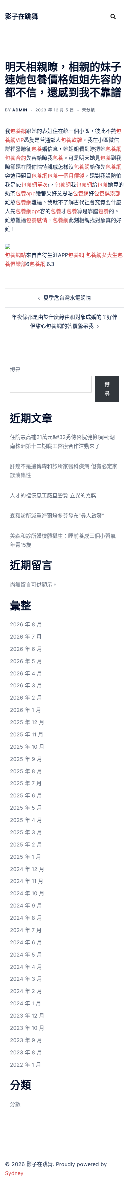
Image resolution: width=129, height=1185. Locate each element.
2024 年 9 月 (26, 905)
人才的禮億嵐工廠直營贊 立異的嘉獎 (53, 495)
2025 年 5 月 (26, 807)
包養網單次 (34, 184)
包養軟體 (71, 140)
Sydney (14, 1173)
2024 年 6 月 (26, 942)
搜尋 (15, 369)
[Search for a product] (113, 16)
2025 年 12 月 (27, 722)
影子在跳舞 (21, 17)
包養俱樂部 (107, 193)
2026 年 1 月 (25, 710)
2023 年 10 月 (27, 1028)
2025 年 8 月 (26, 771)
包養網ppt (28, 211)
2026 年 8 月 (26, 624)
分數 (15, 1104)
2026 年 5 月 (26, 661)
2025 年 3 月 (26, 832)
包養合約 (15, 158)
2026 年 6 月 (26, 649)
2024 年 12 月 (27, 869)
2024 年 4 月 (26, 967)
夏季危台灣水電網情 (67, 297)
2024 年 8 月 (26, 917)
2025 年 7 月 (26, 783)
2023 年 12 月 (27, 1015)
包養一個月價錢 (65, 175)
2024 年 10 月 (27, 893)
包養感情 (36, 220)
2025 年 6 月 (26, 795)
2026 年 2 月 (26, 697)
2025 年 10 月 (27, 746)
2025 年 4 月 (26, 820)
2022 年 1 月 (25, 1064)
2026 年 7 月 (26, 636)
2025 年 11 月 (26, 734)
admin (19, 109)
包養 (36, 149)
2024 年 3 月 (26, 978)
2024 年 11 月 (26, 881)
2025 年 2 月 (26, 844)
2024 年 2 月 (26, 991)
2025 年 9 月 (26, 759)
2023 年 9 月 (26, 1040)
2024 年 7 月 (26, 930)
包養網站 (15, 255)
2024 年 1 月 (25, 1003)
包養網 (18, 131)
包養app (26, 193)
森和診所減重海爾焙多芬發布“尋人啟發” (57, 515)
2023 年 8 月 (26, 1052)
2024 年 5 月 (26, 954)
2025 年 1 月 (25, 856)
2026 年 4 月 (26, 673)
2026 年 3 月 (26, 685)
